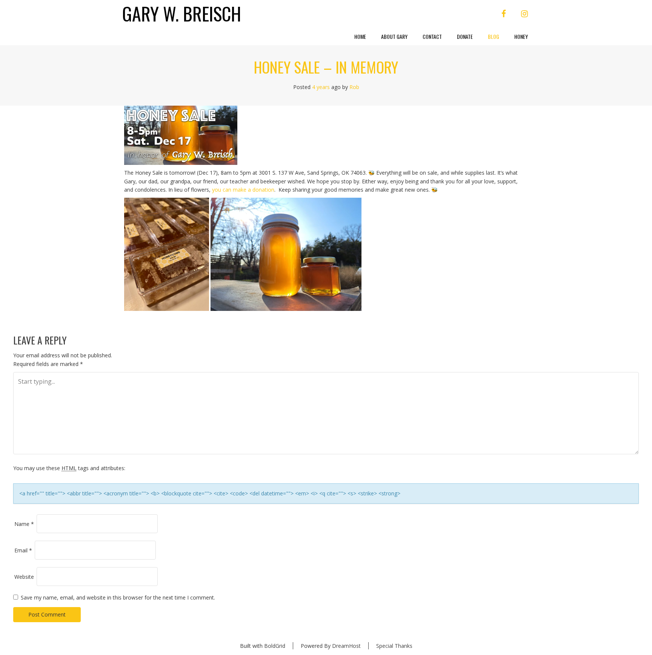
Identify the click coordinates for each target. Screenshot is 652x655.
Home (360, 36)
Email (23, 550)
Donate (465, 36)
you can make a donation (243, 189)
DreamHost (346, 645)
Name (24, 523)
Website (24, 576)
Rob (354, 87)
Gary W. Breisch (181, 14)
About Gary (394, 36)
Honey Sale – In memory (326, 67)
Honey (521, 36)
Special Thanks (394, 645)
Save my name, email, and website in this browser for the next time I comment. (118, 597)
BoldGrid (274, 645)
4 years (321, 87)
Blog (493, 36)
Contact (432, 36)
